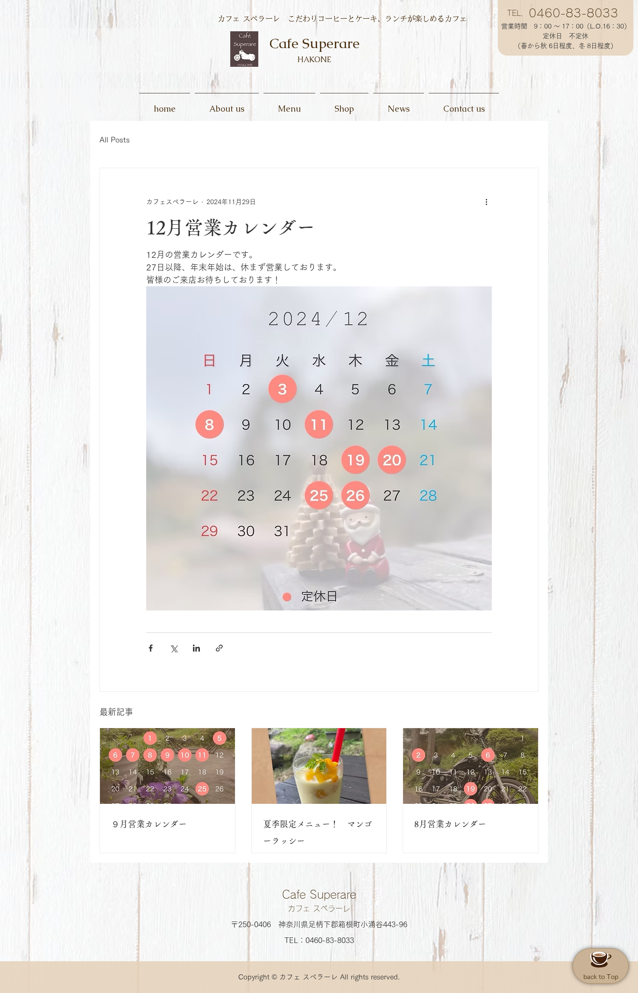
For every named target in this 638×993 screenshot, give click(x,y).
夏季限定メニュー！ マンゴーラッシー (317, 832)
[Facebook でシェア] (150, 648)
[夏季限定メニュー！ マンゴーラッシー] (319, 766)
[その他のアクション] (486, 201)
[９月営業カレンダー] (167, 766)
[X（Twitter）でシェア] (173, 648)
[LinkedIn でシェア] (196, 648)
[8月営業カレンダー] (470, 766)
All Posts (114, 139)
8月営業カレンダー (450, 824)
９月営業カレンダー (149, 824)
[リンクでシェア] (219, 648)
